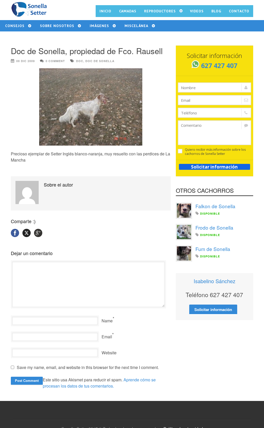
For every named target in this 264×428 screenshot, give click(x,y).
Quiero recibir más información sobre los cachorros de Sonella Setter (215, 152)
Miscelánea (136, 25)
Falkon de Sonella (215, 206)
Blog (216, 11)
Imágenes (99, 25)
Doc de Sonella (99, 61)
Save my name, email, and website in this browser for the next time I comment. (88, 367)
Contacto (239, 11)
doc (79, 61)
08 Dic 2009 (25, 61)
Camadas (127, 11)
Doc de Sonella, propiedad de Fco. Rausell (87, 50)
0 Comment (55, 61)
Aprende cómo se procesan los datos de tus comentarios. (99, 383)
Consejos (14, 25)
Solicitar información (214, 167)
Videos (197, 11)
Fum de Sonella (212, 248)
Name (107, 321)
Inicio (105, 11)
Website (109, 353)
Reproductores (160, 11)
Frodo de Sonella (214, 227)
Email (107, 337)
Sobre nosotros (57, 25)
